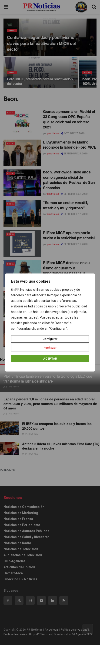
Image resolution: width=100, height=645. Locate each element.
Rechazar (50, 347)
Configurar (50, 339)
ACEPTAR (50, 358)
